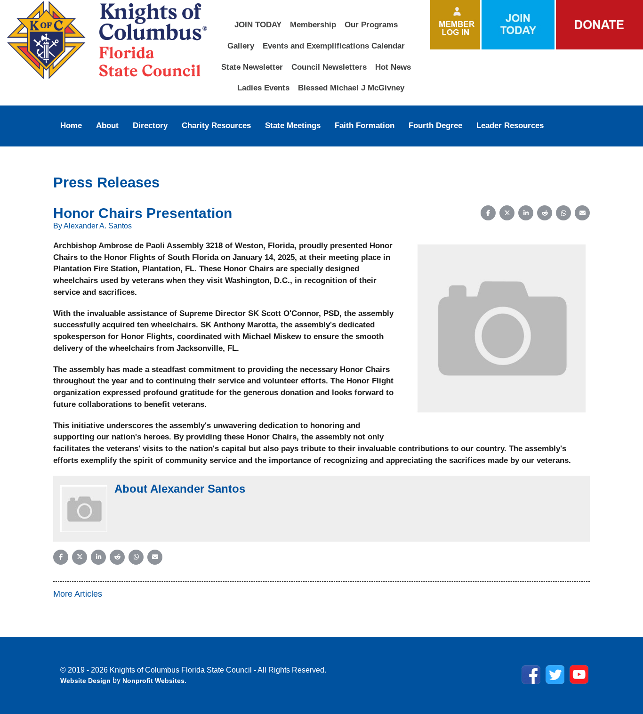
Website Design (86, 680)
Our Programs (371, 24)
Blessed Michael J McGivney (351, 87)
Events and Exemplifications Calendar (334, 45)
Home (71, 125)
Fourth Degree (435, 125)
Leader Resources (510, 125)
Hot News (393, 67)
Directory (150, 125)
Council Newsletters (329, 67)
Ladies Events (263, 87)
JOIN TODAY (257, 24)
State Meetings (293, 125)
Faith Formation (364, 125)
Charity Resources (216, 125)
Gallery (240, 45)
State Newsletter (252, 67)
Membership (313, 24)
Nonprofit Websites (153, 680)
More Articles (77, 594)
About (107, 125)
